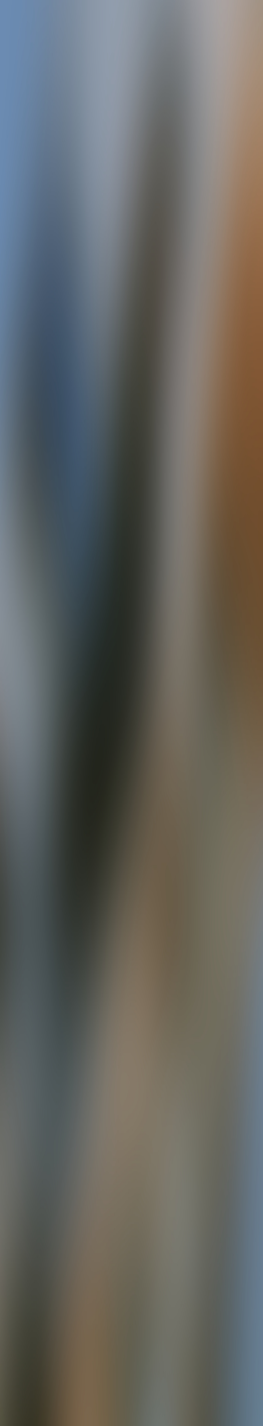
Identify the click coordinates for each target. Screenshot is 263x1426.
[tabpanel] (131, 1140)
